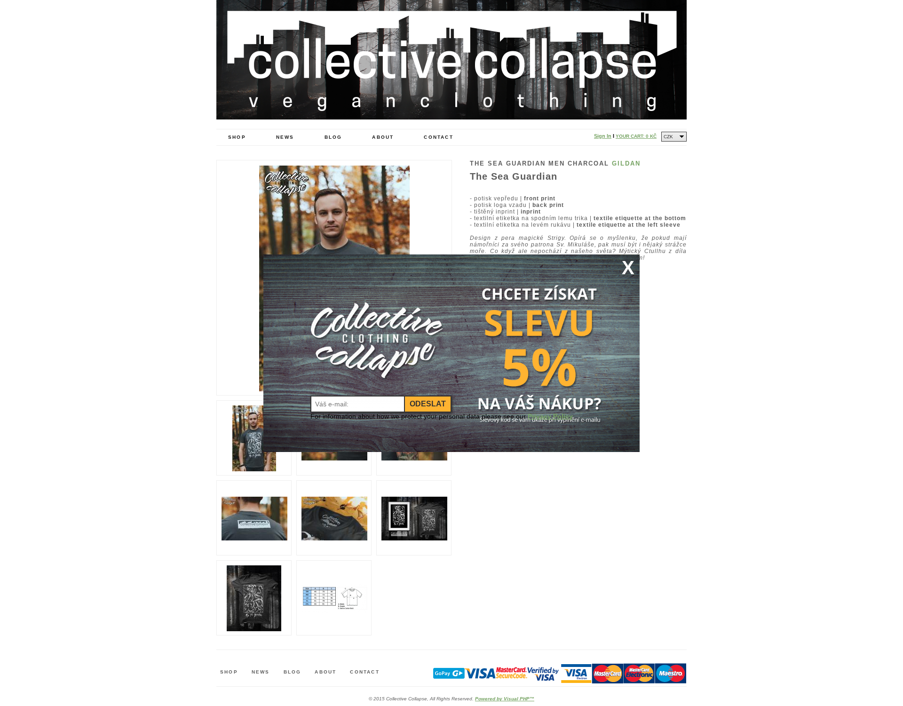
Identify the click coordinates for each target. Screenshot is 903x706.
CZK (668, 136)
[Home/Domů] (451, 117)
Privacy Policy (550, 416)
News (285, 137)
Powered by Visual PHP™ (504, 698)
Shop (237, 137)
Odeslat (428, 404)
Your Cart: (636, 136)
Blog (333, 137)
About (383, 137)
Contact (438, 137)
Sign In (602, 136)
